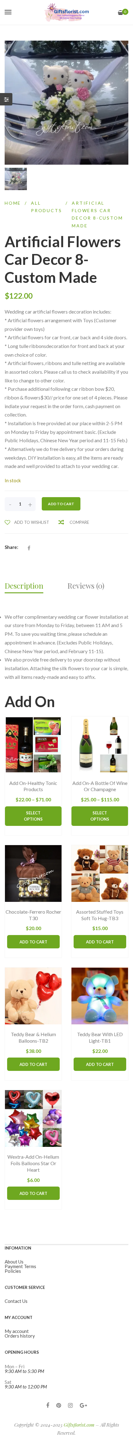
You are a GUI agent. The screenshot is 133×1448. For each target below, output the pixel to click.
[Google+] (83, 1405)
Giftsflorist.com (79, 1425)
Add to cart (61, 503)
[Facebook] (47, 1405)
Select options (33, 816)
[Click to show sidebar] (6, 99)
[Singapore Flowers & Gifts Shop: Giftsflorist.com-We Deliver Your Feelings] (66, 12)
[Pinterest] (58, 1405)
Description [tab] (24, 585)
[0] (120, 12)
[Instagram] (70, 1405)
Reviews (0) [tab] (85, 585)
